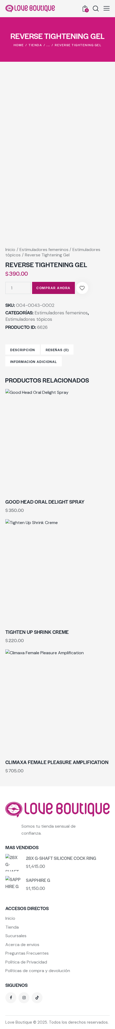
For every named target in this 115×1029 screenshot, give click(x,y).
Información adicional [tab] (33, 361)
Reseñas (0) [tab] (57, 349)
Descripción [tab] (22, 349)
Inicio (10, 249)
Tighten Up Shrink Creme (37, 632)
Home (19, 45)
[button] (106, 8)
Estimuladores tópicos (28, 319)
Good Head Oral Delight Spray (45, 502)
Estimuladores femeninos (44, 249)
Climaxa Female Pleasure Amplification (57, 762)
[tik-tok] (37, 997)
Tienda (35, 45)
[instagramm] (23, 997)
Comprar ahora (53, 287)
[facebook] (10, 997)
